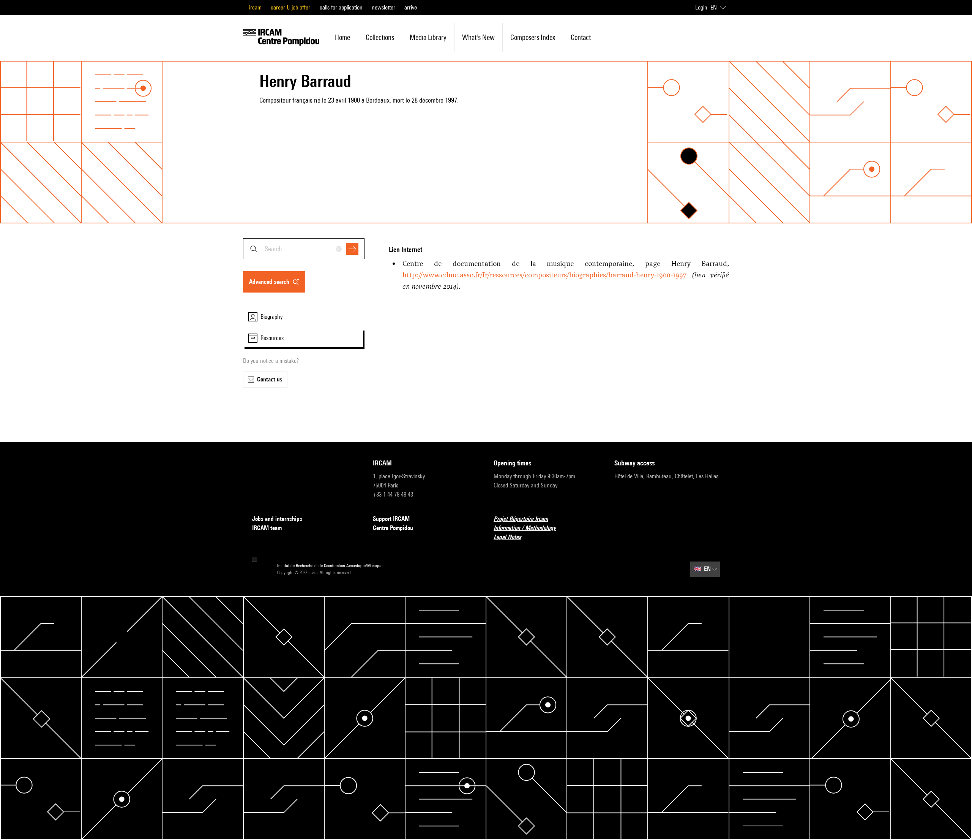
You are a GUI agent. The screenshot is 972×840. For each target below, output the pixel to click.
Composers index (532, 37)
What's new (478, 37)
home (342, 37)
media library (428, 37)
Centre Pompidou (393, 528)
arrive (410, 7)
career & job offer (290, 7)
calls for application (341, 7)
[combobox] (303, 248)
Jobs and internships (277, 518)
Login (701, 7)
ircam (255, 7)
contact (581, 37)
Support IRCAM (391, 518)
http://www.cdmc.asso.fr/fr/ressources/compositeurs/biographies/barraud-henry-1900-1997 (544, 275)
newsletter (383, 7)
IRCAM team (267, 528)
